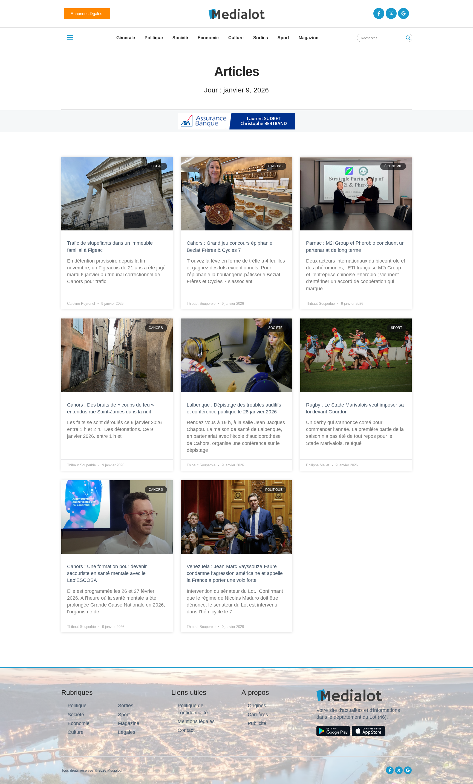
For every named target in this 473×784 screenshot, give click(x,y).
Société (180, 37)
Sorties (260, 37)
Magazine (308, 37)
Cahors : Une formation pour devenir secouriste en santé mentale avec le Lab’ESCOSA (107, 573)
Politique (154, 37)
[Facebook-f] (378, 13)
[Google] (403, 13)
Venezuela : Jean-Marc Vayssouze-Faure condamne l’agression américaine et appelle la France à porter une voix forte (235, 573)
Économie (208, 37)
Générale (125, 37)
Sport (283, 37)
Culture (236, 37)
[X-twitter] (391, 13)
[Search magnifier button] (408, 38)
